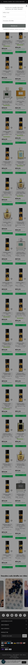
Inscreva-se (14, 26)
